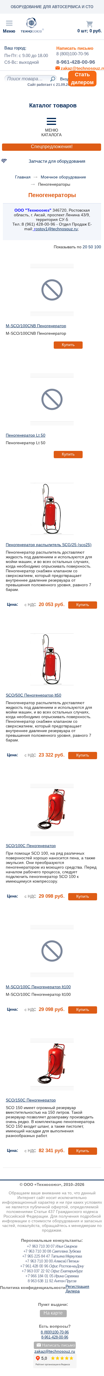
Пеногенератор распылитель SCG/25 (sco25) (49, 544)
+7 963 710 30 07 (41, 1246)
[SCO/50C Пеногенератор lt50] (52, 659)
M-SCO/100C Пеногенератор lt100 (38, 986)
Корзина (89, 24)
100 (97, 247)
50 (90, 247)
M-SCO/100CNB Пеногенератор (36, 325)
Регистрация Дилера (77, 1288)
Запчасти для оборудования (57, 161)
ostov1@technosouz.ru (57, 228)
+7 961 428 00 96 (34, 1266)
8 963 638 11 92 (40, 1281)
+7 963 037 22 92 (35, 1271)
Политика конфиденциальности (33, 1287)
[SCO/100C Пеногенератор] (52, 810)
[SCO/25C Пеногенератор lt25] (52, 509)
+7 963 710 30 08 (37, 1251)
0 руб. (96, 31)
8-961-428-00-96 (75, 62)
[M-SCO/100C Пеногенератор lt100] (52, 951)
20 (85, 247)
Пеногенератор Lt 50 (25, 435)
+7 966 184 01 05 (39, 1276)
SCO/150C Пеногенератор (31, 1100)
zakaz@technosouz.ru (54, 1351)
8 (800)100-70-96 (72, 53)
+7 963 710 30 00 (39, 1261)
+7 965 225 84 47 (36, 1256)
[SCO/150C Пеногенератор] (52, 1064)
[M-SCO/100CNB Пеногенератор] (52, 290)
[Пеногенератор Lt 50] (52, 399)
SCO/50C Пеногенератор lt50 (33, 695)
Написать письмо (74, 48)
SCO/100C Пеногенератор (31, 845)
